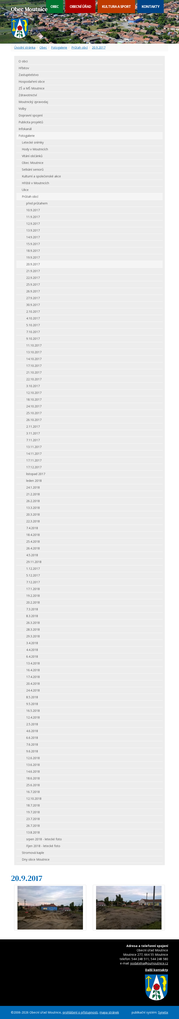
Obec (54, 6)
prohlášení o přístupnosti (80, 1012)
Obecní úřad (80, 6)
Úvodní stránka (24, 47)
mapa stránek (109, 1012)
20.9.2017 (98, 47)
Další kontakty (156, 970)
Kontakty (150, 6)
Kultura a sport (116, 6)
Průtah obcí (79, 47)
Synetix (163, 1012)
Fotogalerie (59, 47)
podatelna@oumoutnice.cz (149, 963)
